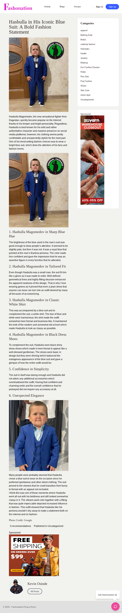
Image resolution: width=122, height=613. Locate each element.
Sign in (99, 7)
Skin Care (84, 90)
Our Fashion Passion (90, 67)
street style (85, 95)
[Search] (89, 6)
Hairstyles (84, 49)
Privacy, (26, 607)
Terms (33, 607)
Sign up (112, 7)
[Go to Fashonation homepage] (18, 6)
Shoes (83, 86)
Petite (83, 72)
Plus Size (84, 76)
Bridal (83, 39)
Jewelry (83, 58)
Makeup (84, 62)
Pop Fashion (86, 81)
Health (83, 53)
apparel (83, 30)
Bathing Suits (86, 35)
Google (28, 520)
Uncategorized (55, 526)
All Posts (34, 591)
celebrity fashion (87, 44)
